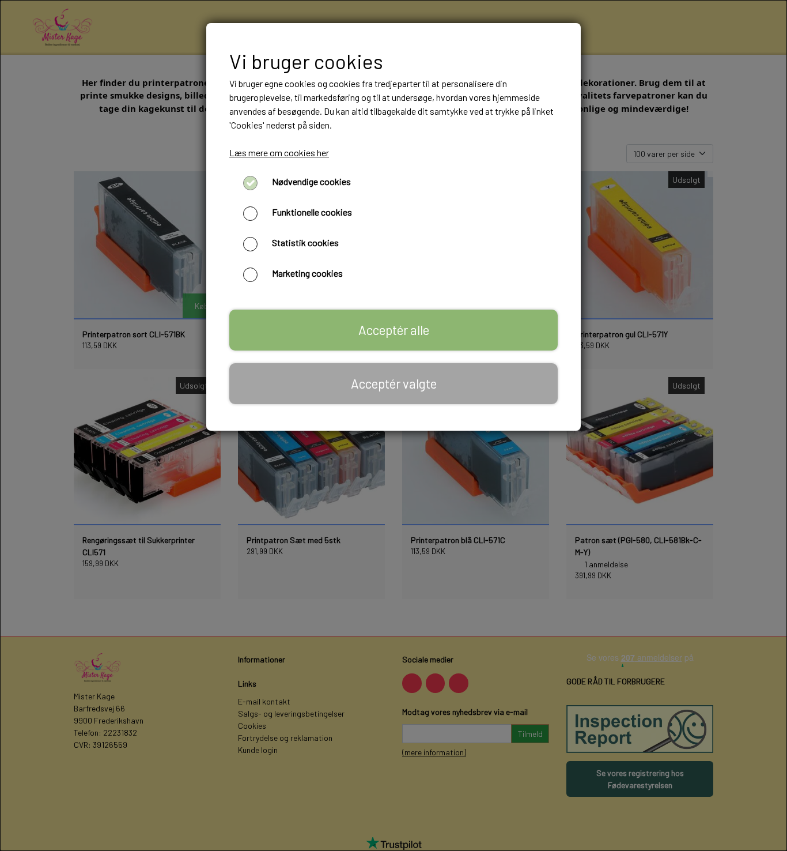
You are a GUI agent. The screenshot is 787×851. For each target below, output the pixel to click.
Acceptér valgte (394, 383)
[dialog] (393, 425)
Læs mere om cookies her (279, 152)
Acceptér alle (393, 329)
